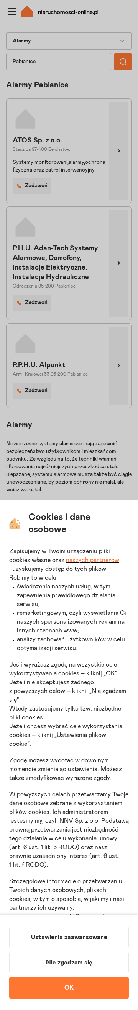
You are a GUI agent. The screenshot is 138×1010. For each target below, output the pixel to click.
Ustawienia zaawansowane (69, 937)
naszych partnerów (92, 560)
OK (69, 988)
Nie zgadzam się (69, 962)
